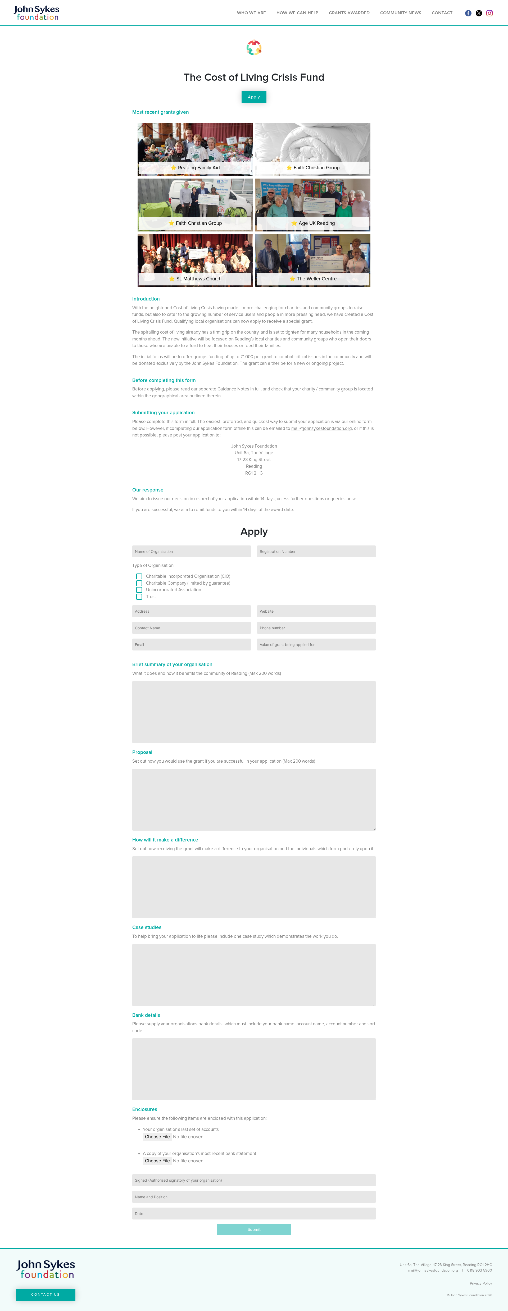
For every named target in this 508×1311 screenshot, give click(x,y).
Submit (254, 1229)
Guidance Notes (233, 389)
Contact (442, 12)
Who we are (251, 12)
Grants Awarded (349, 12)
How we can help (297, 12)
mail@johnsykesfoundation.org (321, 428)
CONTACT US (45, 1294)
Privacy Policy (481, 1283)
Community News (400, 12)
